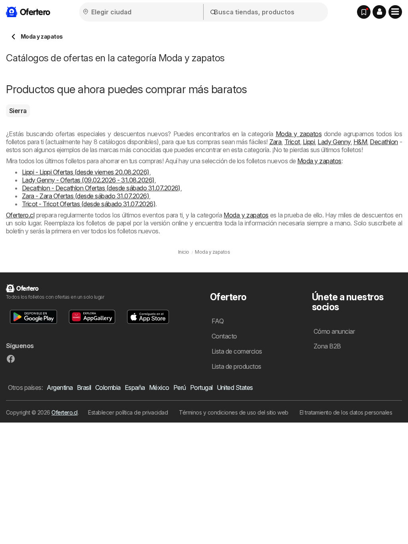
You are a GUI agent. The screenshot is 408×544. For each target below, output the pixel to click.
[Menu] (395, 12)
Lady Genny (334, 142)
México (159, 387)
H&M (360, 142)
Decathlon (384, 142)
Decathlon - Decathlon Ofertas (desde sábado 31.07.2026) (101, 188)
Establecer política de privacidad (128, 412)
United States (235, 387)
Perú (179, 387)
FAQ (218, 321)
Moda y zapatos (299, 134)
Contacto (224, 336)
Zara (275, 142)
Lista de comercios (237, 351)
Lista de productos (236, 366)
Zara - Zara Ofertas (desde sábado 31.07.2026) (85, 196)
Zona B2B (327, 346)
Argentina (60, 387)
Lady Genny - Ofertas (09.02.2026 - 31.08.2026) (88, 180)
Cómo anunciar (334, 331)
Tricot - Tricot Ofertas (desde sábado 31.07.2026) (88, 204)
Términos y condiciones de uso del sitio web (233, 412)
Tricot (292, 142)
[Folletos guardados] (364, 12)
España (135, 387)
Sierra (18, 111)
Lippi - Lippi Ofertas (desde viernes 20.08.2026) (85, 172)
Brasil (84, 387)
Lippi (309, 142)
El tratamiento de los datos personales (346, 412)
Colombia (108, 387)
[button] (379, 12)
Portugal (201, 387)
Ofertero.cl (20, 215)
